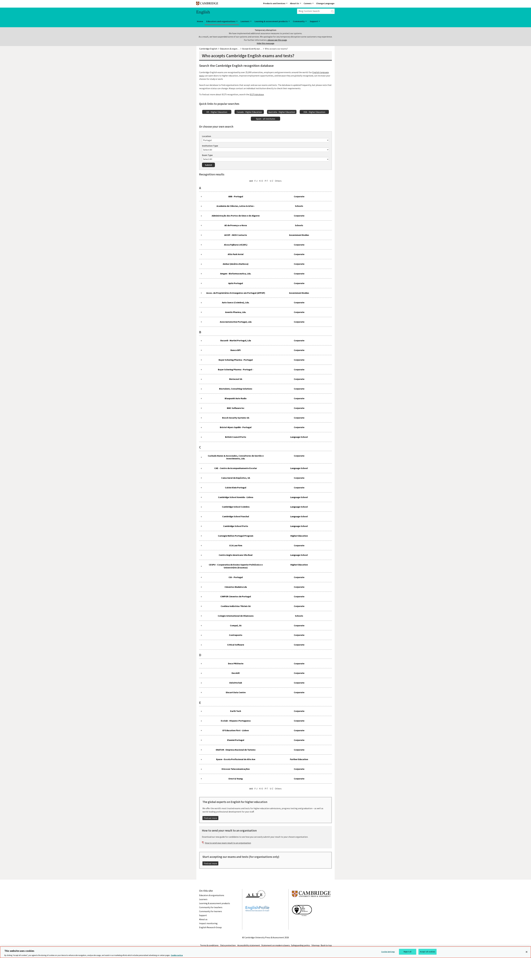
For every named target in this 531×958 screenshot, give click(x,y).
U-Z (271, 180)
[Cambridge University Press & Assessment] (311, 902)
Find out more (210, 818)
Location (206, 136)
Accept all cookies (427, 951)
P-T (266, 180)
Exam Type (207, 155)
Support (314, 21)
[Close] (527, 952)
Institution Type (210, 145)
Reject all (407, 951)
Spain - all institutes (265, 118)
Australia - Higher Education (281, 112)
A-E (251, 180)
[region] (265, 952)
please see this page (277, 40)
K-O (261, 180)
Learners (245, 21)
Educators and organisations (220, 21)
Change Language (325, 3)
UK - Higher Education (216, 112)
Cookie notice (177, 955)
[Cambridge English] (207, 4)
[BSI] (302, 921)
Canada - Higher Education (249, 112)
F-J (255, 180)
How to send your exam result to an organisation (228, 842)
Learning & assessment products (271, 21)
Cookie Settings (388, 951)
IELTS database (257, 94)
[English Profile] (257, 916)
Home (200, 21)
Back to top (326, 945)
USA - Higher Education (314, 112)
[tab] (265, 196)
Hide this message (265, 43)
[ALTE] (256, 903)
